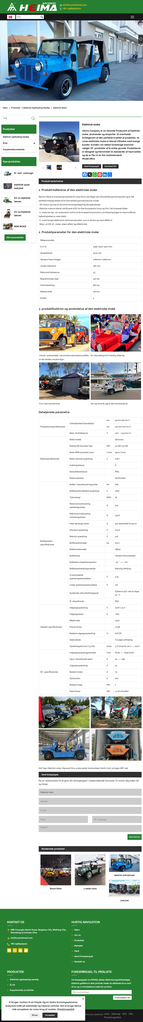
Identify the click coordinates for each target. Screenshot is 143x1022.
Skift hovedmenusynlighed (132, 17)
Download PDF (110, 166)
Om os (77, 935)
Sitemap (115, 1014)
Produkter (15, 108)
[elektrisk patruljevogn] (124, 862)
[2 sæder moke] (90, 869)
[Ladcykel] (124, 888)
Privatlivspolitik (65, 1009)
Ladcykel (124, 900)
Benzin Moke (56, 888)
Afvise (35, 1015)
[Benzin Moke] (56, 869)
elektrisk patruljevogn (124, 875)
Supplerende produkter (14, 149)
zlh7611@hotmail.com (75, 5)
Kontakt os (79, 961)
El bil (5, 143)
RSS (124, 1014)
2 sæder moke (90, 888)
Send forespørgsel (91, 166)
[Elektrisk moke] (49, 168)
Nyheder (78, 945)
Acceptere (50, 1015)
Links (106, 1014)
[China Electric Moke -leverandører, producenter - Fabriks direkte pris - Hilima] (32, 7)
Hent (76, 951)
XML (131, 1014)
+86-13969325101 (72, 8)
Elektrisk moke (60, 108)
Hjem (5, 108)
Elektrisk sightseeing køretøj (36, 108)
